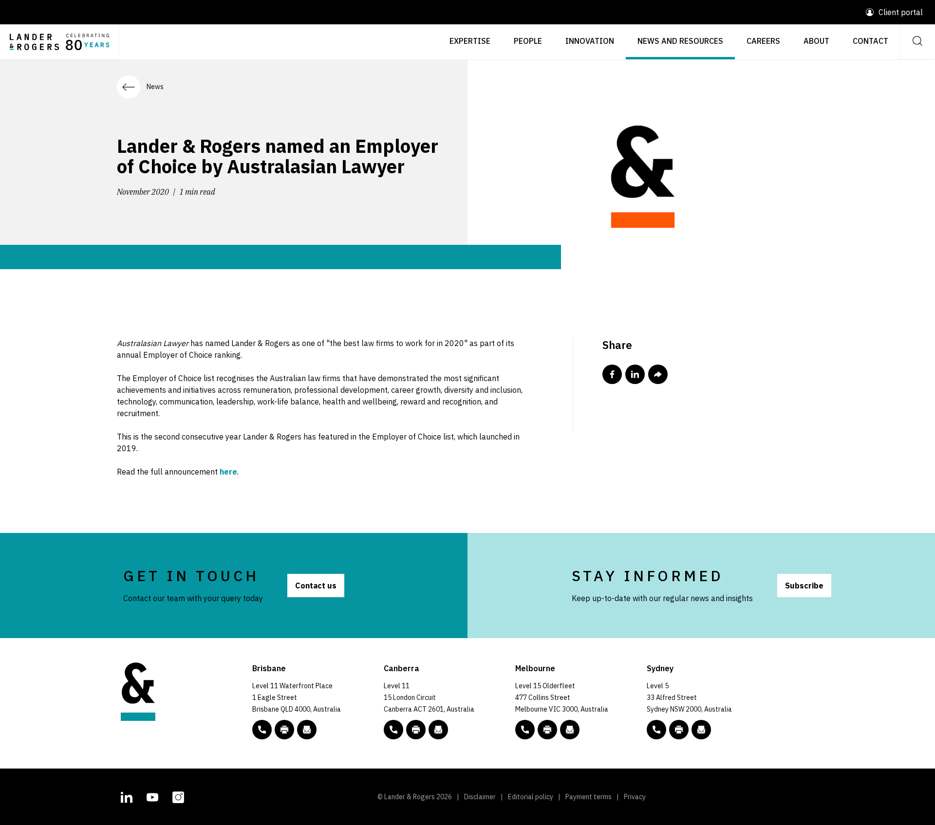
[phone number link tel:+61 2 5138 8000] (393, 729)
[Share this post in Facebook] (612, 374)
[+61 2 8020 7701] (679, 729)
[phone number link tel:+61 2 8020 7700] (656, 729)
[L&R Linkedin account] (126, 796)
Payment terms (588, 796)
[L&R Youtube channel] (152, 796)
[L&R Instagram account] (178, 796)
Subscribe (804, 585)
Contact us (316, 585)
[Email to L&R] (307, 729)
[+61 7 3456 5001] (284, 729)
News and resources (680, 41)
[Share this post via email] (658, 374)
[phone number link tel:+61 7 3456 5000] (262, 729)
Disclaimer (480, 796)
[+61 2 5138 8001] (416, 729)
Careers (763, 41)
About (816, 41)
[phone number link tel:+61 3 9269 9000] (525, 729)
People (528, 41)
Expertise (469, 41)
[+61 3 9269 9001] (547, 729)
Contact (870, 41)
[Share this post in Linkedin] (635, 374)
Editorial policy (530, 796)
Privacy (635, 796)
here (228, 472)
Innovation (589, 41)
